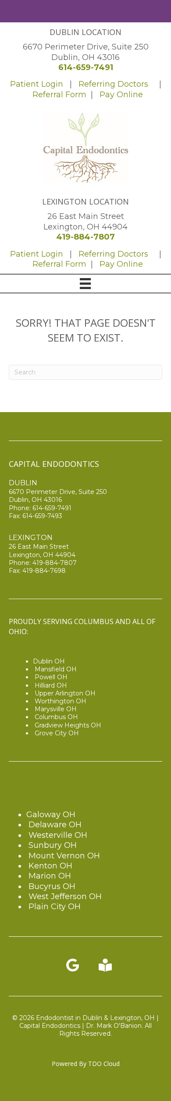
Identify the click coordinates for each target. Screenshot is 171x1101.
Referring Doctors (113, 84)
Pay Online (121, 94)
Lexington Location (85, 201)
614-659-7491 (85, 67)
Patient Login (36, 84)
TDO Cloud (104, 1063)
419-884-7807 (85, 237)
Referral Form (60, 94)
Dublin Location (85, 32)
